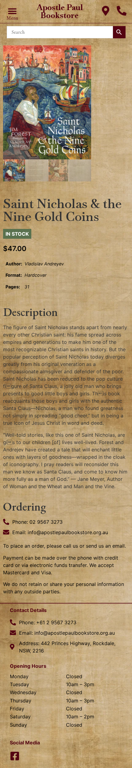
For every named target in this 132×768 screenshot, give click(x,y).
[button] (12, 11)
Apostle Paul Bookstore (60, 11)
